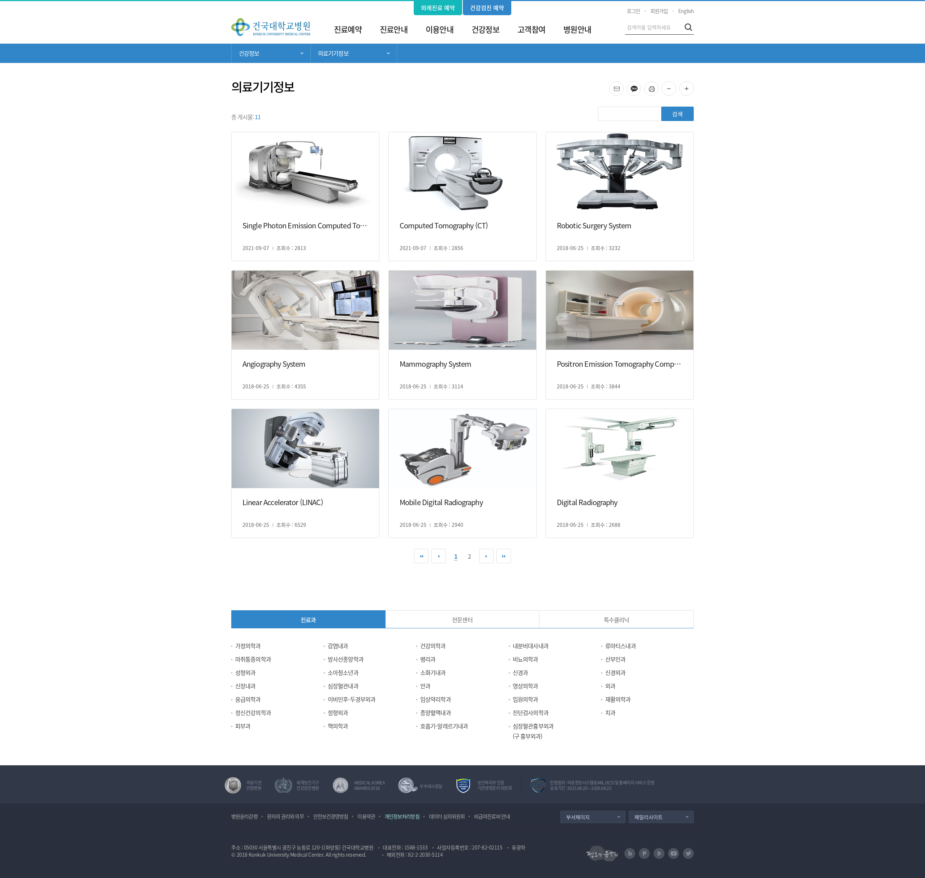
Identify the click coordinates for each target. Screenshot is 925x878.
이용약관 (366, 816)
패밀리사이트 (648, 817)
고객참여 (531, 29)
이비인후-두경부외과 (351, 699)
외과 (610, 685)
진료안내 (393, 29)
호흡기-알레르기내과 (444, 726)
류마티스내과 (620, 645)
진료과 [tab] (308, 619)
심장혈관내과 (343, 685)
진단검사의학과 (530, 712)
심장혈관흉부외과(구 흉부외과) (533, 731)
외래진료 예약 (438, 7)
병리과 (427, 659)
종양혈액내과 (435, 712)
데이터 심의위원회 (447, 816)
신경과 (520, 672)
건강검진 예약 (487, 7)
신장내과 (245, 685)
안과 (425, 685)
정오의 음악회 (602, 853)
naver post (644, 853)
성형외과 (245, 672)
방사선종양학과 (345, 659)
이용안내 (439, 29)
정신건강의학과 (253, 712)
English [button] (686, 10)
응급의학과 (248, 699)
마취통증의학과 (253, 659)
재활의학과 (618, 699)
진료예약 (347, 29)
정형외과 (338, 712)
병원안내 (577, 29)
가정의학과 (248, 645)
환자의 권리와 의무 (285, 816)
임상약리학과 (435, 699)
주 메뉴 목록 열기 (271, 53)
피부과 (242, 726)
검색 (688, 27)
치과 (610, 712)
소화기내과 (433, 672)
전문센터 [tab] (462, 619)
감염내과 (338, 645)
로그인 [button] (633, 10)
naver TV (659, 853)
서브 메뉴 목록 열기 (353, 53)
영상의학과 (525, 685)
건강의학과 (433, 645)
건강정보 (485, 29)
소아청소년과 (343, 672)
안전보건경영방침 (330, 816)
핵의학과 (338, 726)
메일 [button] (623, 86)
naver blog (629, 853)
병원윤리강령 (244, 816)
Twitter (688, 853)
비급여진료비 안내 (492, 816)
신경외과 (615, 672)
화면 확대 (693, 88)
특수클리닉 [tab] (616, 619)
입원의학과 (525, 699)
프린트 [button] (658, 86)
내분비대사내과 (530, 645)
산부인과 (615, 659)
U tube (673, 853)
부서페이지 (578, 817)
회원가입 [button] (659, 10)
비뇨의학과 (525, 659)
